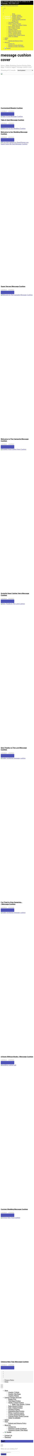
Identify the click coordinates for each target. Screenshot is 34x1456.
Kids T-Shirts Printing (14, 28)
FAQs (6, 39)
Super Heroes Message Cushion (13, 286)
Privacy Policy (9, 1380)
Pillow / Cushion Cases (14, 32)
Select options (7, 114)
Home (3, 65)
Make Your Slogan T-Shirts (19, 25)
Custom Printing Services (19, 19)
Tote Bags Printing (13, 22)
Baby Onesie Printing (14, 26)
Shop (13, 14)
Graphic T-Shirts (16, 15)
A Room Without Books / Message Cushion (17, 1057)
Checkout (8, 18)
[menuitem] (19, 1432)
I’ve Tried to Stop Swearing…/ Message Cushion (11, 903)
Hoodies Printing (12, 29)
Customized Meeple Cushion (12, 108)
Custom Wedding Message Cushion (14, 1209)
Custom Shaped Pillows (14, 33)
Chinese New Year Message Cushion (15, 1362)
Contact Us (8, 16)
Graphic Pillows (16, 18)
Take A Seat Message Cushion (12, 120)
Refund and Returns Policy (15, 41)
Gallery (6, 38)
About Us (7, 42)
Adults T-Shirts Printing (14, 23)
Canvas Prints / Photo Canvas (16, 35)
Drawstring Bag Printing (14, 31)
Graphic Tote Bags (17, 16)
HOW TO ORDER (13, 36)
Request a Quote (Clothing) (15, 45)
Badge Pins (15, 21)
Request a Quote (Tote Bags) (16, 46)
